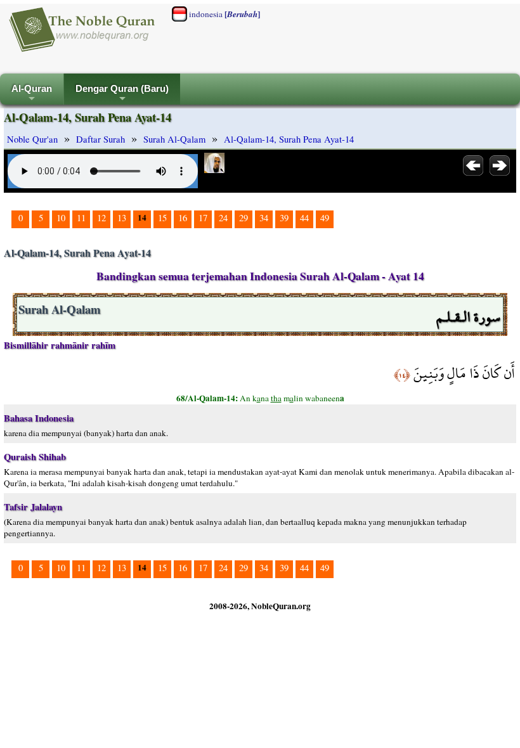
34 (263, 218)
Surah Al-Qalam (174, 139)
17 (202, 218)
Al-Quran (31, 94)
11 (81, 218)
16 (182, 218)
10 (60, 218)
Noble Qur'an (32, 139)
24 (223, 218)
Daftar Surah (100, 139)
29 (243, 218)
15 (162, 218)
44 (304, 218)
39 (284, 218)
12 (101, 218)
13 (121, 218)
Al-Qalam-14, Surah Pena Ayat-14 (289, 139)
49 (324, 218)
